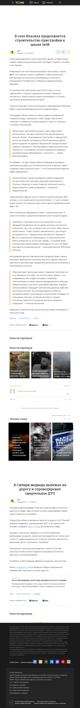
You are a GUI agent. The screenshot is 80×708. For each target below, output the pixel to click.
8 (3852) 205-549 (17, 690)
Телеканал (49, 2)
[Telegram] (58, 52)
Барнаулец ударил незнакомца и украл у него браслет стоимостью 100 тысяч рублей (63, 448)
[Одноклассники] (68, 52)
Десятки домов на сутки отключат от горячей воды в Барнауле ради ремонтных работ (41, 448)
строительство (25, 318)
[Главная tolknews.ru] (20, 2)
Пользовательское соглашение (46, 701)
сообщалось (21, 567)
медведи (37, 594)
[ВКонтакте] (63, 52)
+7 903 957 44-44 (17, 682)
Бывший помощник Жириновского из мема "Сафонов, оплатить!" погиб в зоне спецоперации (19, 446)
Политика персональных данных (24, 701)
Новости (36, 2)
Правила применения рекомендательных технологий (50, 703)
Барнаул (13, 318)
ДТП (12, 594)
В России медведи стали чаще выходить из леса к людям (39, 580)
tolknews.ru (18, 672)
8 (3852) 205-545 (17, 687)
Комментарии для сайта (61, 415)
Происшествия (21, 502)
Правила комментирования (23, 703)
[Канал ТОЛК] (45, 325)
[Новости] (33, 325)
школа (36, 318)
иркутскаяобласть (23, 594)
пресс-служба (34, 526)
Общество (20, 53)
